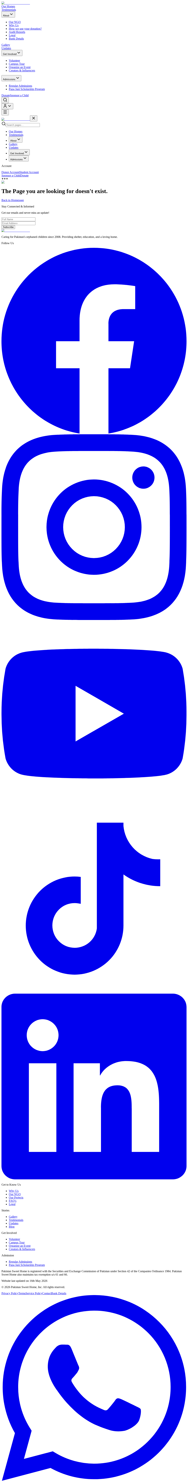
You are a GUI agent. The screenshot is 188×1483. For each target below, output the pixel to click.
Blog (12, 1226)
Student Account (29, 172)
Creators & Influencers (22, 1249)
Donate (5, 95)
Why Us (14, 1190)
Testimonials (8, 9)
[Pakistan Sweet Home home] (15, 3)
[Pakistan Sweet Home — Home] (15, 230)
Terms (22, 1293)
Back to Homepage (12, 200)
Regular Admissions (20, 1261)
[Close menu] (33, 118)
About (6, 15)
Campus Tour (17, 1242)
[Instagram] (94, 619)
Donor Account (10, 172)
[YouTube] (94, 805)
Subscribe (8, 227)
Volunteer (14, 1239)
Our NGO (15, 1194)
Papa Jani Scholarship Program (27, 1265)
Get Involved (10, 54)
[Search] (5, 100)
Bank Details (58, 1293)
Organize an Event (19, 1245)
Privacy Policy (9, 1293)
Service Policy (34, 1293)
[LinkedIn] (94, 1178)
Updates (6, 48)
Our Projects (16, 1197)
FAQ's (12, 1200)
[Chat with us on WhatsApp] (94, 1479)
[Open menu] (5, 112)
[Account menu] (7, 106)
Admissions (9, 79)
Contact (46, 1293)
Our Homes (8, 6)
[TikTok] (94, 991)
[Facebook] (94, 432)
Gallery (5, 44)
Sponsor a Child (19, 95)
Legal (12, 1204)
